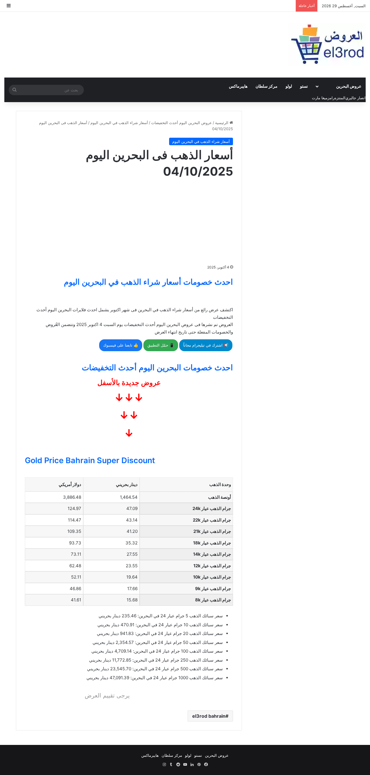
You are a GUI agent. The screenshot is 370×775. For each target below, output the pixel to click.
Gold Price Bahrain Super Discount (90, 460)
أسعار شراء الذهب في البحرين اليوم (119, 122)
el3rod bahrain (208, 716)
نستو (304, 86)
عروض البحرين (348, 86)
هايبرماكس (238, 86)
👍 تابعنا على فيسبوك (120, 345)
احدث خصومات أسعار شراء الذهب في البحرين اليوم (148, 282)
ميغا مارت (320, 97)
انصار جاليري (355, 97)
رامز (331, 97)
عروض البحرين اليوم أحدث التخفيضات (181, 122)
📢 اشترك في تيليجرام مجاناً (205, 345)
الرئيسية (222, 122)
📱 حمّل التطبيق (160, 345)
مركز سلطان (267, 86)
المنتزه (339, 97)
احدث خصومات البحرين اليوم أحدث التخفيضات (157, 367)
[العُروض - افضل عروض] (327, 44)
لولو (289, 86)
